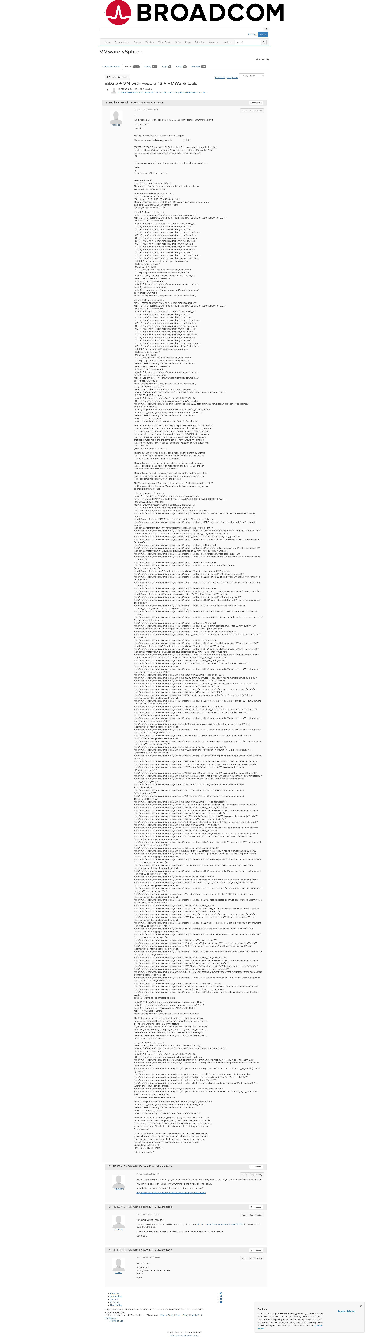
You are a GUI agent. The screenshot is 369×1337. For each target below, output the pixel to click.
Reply (244, 110)
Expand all (220, 78)
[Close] (361, 1306)
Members (198, 67)
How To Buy (116, 1305)
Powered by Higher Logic (184, 1335)
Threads (132, 67)
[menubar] (253, 34)
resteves (116, 125)
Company (115, 1302)
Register (252, 34)
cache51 (119, 1229)
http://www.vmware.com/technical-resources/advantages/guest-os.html (171, 1193)
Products (114, 1294)
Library (150, 67)
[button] (266, 29)
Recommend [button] (256, 103)
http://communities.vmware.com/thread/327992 (220, 1224)
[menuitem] (253, 34)
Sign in (263, 35)
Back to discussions (118, 77)
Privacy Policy (167, 1315)
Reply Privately (256, 110)
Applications (116, 1296)
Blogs (166, 67)
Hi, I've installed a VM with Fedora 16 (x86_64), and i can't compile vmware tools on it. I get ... (163, 93)
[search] (264, 42)
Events (181, 67)
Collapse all (232, 78)
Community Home (111, 67)
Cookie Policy (182, 1315)
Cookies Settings (346, 1311)
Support (114, 1299)
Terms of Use (116, 1321)
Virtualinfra (118, 1189)
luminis (118, 1273)
